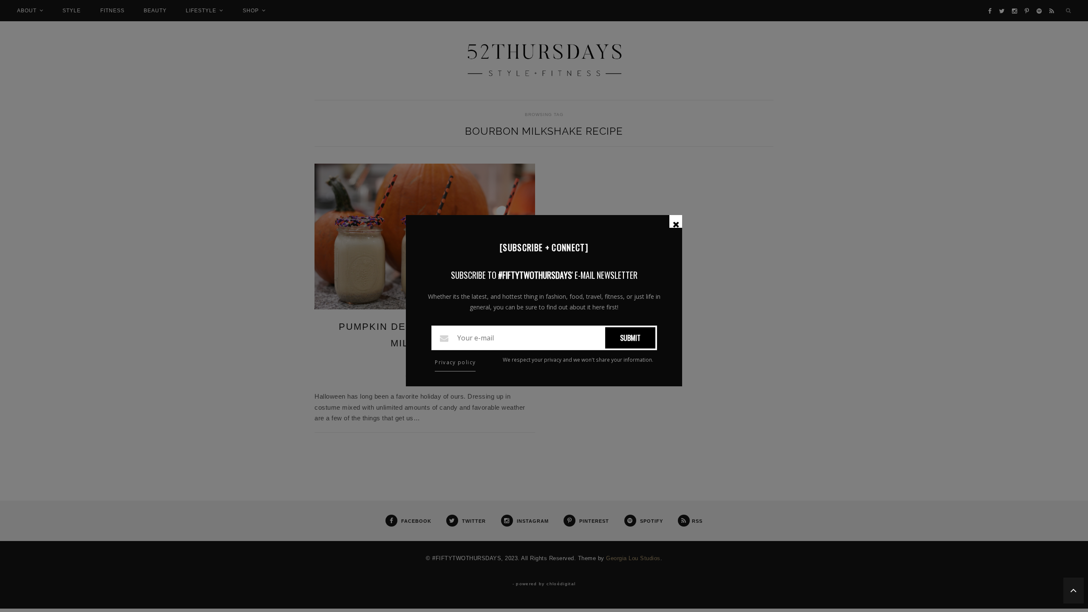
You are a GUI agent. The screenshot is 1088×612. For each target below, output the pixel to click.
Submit (630, 338)
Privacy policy (455, 362)
